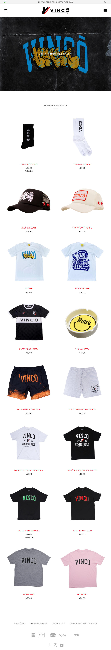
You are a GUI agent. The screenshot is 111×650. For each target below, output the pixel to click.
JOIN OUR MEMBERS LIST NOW (55, 54)
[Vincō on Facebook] (49, 646)
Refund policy (58, 623)
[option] (55, 54)
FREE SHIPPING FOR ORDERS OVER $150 (55, 2)
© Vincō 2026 (20, 623)
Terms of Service (38, 623)
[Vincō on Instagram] (55, 646)
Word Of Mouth (89, 623)
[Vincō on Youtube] (62, 646)
